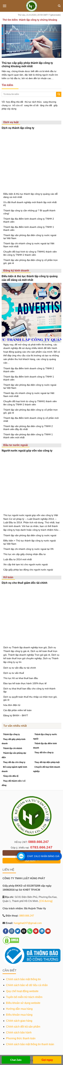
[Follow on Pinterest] (36, 931)
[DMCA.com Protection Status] (11, 940)
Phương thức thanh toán (20, 1038)
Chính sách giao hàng (19, 1020)
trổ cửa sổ (17, 105)
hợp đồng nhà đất (14, 102)
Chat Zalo (16, 1059)
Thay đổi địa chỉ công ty (14, 762)
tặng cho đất (46, 105)
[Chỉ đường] (45, 901)
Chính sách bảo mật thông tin (23, 979)
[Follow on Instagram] (11, 931)
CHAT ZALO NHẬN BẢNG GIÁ (43, 856)
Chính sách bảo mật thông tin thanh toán (30, 1044)
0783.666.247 (41, 847)
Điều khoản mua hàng (19, 1014)
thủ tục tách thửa (33, 102)
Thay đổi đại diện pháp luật (47, 762)
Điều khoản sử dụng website (23, 1003)
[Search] (59, 6)
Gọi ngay (47, 1059)
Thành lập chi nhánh (12, 748)
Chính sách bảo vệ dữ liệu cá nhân (27, 985)
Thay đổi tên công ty (44, 752)
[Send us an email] (24, 931)
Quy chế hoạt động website (22, 991)
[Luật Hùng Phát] (31, 6)
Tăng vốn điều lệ (10, 776)
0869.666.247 (38, 842)
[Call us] (30, 931)
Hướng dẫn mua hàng (19, 1008)
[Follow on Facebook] (5, 931)
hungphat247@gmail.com (28, 923)
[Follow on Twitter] (17, 931)
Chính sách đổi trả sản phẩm (23, 1026)
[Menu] (5, 6)
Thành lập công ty (11, 734)
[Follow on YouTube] (48, 931)
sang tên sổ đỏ (31, 105)
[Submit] (58, 94)
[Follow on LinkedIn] (42, 931)
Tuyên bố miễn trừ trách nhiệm (24, 997)
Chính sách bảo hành (19, 1032)
